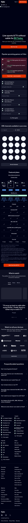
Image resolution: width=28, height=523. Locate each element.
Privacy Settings (18, 499)
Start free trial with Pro (14, 265)
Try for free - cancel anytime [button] (14, 76)
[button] (14, 46)
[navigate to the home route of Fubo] (3, 2)
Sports (9, 282)
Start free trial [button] (23, 1)
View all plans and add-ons (14, 175)
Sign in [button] (16, 1)
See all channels (14, 164)
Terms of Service (4, 516)
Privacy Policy (12, 516)
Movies (18, 282)
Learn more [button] (14, 352)
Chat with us (17, 501)
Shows (13, 282)
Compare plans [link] (14, 177)
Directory (18, 516)
